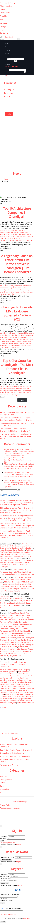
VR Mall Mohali (20, 598)
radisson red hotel (15, 692)
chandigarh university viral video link (17, 334)
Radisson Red (11, 653)
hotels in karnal (5, 670)
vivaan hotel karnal (27, 688)
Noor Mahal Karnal (17, 613)
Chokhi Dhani (27, 586)
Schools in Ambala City (25, 574)
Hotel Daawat (21, 649)
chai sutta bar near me (14, 393)
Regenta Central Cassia (17, 640)
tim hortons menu (24, 292)
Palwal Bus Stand (14, 552)
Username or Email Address (10, 894)
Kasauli (14, 662)
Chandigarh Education (9, 733)
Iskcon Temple (13, 588)
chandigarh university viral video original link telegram (15, 344)
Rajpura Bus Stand (6, 558)
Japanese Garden (14, 584)
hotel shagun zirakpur (9, 690)
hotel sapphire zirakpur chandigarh (14, 673)
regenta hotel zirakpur (21, 670)
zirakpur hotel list (14, 676)
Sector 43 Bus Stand (12, 546)
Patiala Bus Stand (24, 556)
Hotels (2, 10)
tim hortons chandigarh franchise (13, 289)
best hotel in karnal (25, 682)
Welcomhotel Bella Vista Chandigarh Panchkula (13, 623)
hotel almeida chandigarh (14, 694)
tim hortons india (12, 292)
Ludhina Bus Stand (26, 548)
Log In (2, 903)
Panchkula (4, 16)
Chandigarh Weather (8, 3)
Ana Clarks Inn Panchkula (10, 620)
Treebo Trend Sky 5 (23, 617)
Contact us (4, 33)
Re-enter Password (7, 881)
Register (26, 919)
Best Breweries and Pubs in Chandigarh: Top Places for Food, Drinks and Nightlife (16, 419)
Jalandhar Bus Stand (12, 548)
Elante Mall (19, 577)
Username (3, 836)
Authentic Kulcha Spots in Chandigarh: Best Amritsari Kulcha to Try (18, 476)
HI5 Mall (26, 601)
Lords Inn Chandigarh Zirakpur (15, 634)
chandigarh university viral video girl (13, 333)
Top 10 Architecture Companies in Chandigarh (17, 212)
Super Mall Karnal (7, 598)
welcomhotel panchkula (8, 672)
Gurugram (4, 664)
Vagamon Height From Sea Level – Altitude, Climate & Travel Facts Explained (19, 485)
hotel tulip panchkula (23, 680)
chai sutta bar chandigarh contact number (16, 388)
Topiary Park (25, 588)
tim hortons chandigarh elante (15, 287)
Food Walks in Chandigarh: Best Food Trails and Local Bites (17, 460)
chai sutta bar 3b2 (16, 387)
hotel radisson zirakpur (25, 703)
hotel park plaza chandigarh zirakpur (14, 679)
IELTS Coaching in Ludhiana (10, 560)
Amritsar (22, 662)
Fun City (3, 588)
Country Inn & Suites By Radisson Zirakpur (16, 641)
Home (6, 179)
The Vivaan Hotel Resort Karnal (14, 614)
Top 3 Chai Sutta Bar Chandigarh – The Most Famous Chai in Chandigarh (17, 367)
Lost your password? (8, 914)
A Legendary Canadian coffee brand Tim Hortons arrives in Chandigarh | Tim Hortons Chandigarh (17, 264)
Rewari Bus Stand (11, 554)
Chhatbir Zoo (9, 582)
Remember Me (7, 901)
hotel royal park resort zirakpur (15, 687)
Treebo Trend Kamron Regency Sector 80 (14, 654)
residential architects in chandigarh (20, 241)
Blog (1, 30)
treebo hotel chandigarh (16, 686)
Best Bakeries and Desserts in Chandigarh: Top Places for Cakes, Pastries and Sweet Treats (16, 436)
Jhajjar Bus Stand (19, 550)
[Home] (7, 76)
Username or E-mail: (7, 857)
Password (3, 838)
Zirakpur (13, 664)
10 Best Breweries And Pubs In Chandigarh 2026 (15, 457)
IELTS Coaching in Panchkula (17, 562)
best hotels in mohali (17, 701)
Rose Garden (9, 579)
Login (9, 114)
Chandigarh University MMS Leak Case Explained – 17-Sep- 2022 (17, 313)
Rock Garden (20, 579)
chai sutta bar (5, 387)
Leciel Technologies (20, 802)
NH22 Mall (18, 601)
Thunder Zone (15, 586)
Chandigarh (5, 12)
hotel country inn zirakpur (9, 699)
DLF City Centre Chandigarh (16, 602)
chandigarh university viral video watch (15, 346)
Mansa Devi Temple (12, 591)
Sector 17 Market (22, 582)
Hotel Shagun (5, 633)
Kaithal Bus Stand (6, 550)
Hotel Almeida (17, 633)
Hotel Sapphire (25, 631)
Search (2, 397)
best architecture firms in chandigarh (14, 233)
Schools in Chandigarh (17, 572)
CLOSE (3, 922)
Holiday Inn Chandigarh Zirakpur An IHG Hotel (17, 645)
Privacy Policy (5, 805)
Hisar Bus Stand (23, 554)
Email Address (5, 876)
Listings (3, 26)
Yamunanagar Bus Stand (9, 556)
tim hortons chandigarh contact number (14, 286)
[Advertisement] (17, 153)
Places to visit (6, 6)
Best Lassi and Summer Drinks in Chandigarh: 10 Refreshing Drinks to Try (15, 430)
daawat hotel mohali (7, 684)
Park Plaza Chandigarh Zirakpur (13, 636)
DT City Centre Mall (12, 605)
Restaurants (4, 23)
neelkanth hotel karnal (8, 682)
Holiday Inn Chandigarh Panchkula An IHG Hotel (14, 630)
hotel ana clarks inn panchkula (21, 696)
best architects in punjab (16, 232)
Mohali (3, 19)
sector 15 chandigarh (12, 395)
